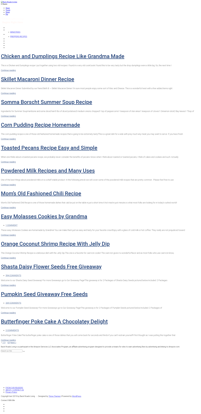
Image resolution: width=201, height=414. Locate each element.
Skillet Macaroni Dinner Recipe (37, 79)
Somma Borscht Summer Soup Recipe (46, 102)
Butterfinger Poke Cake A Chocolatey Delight (54, 321)
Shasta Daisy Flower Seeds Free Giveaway (51, 266)
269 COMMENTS (13, 303)
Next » (13, 342)
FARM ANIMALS (12, 47)
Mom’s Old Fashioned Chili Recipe (41, 193)
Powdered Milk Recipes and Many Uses (48, 171)
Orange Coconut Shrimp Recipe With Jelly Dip (55, 244)
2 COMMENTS (12, 330)
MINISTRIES (15, 32)
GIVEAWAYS (11, 39)
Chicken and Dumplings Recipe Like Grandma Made (62, 56)
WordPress (76, 396)
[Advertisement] (100, 368)
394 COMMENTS (13, 275)
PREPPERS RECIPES (18, 36)
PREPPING (10, 34)
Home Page (10, 28)
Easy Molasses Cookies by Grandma (44, 216)
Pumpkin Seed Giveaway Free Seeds (44, 294)
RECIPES (9, 41)
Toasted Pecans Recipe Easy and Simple (49, 148)
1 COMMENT (12, 225)
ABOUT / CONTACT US (15, 390)
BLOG (8, 30)
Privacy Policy (11, 392)
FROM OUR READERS (14, 388)
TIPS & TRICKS (12, 43)
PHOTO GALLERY (13, 45)
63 (9, 342)
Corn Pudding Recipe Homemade (40, 125)
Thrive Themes (54, 396)
